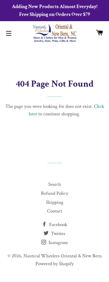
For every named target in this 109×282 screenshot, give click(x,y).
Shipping (54, 202)
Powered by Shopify (54, 264)
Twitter (57, 233)
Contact (54, 211)
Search (54, 184)
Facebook (57, 224)
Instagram (57, 242)
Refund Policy (54, 193)
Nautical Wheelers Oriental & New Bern (63, 256)
